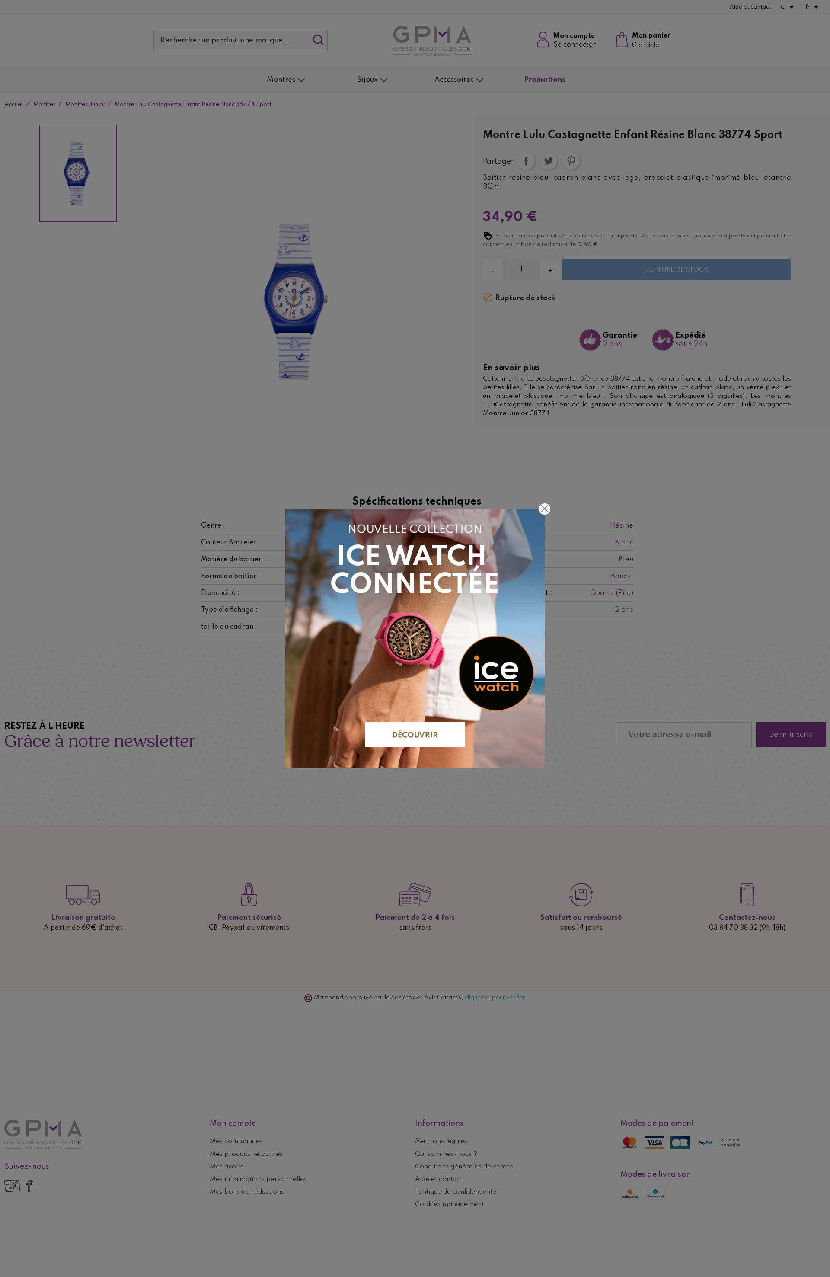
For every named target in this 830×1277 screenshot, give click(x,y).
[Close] (544, 509)
